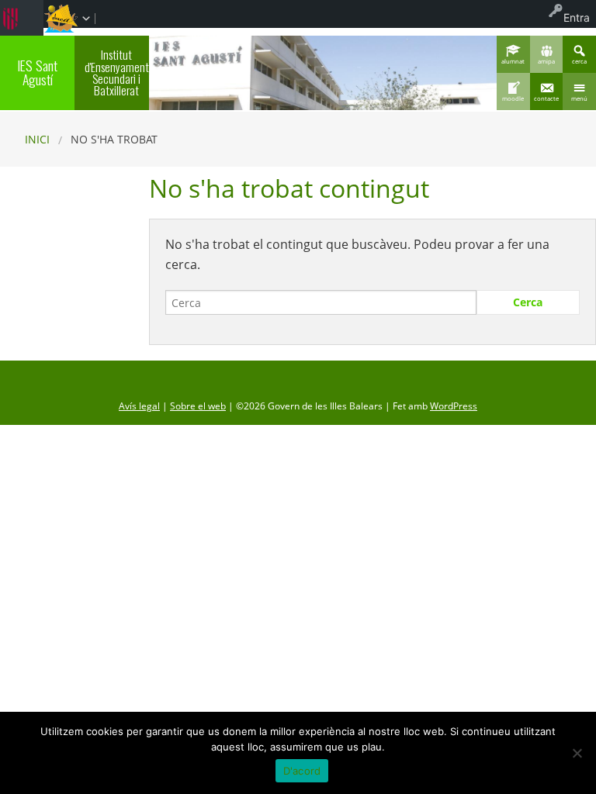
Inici (37, 139)
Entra (576, 17)
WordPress (453, 406)
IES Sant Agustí (37, 72)
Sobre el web (198, 406)
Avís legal (139, 406)
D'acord (302, 771)
